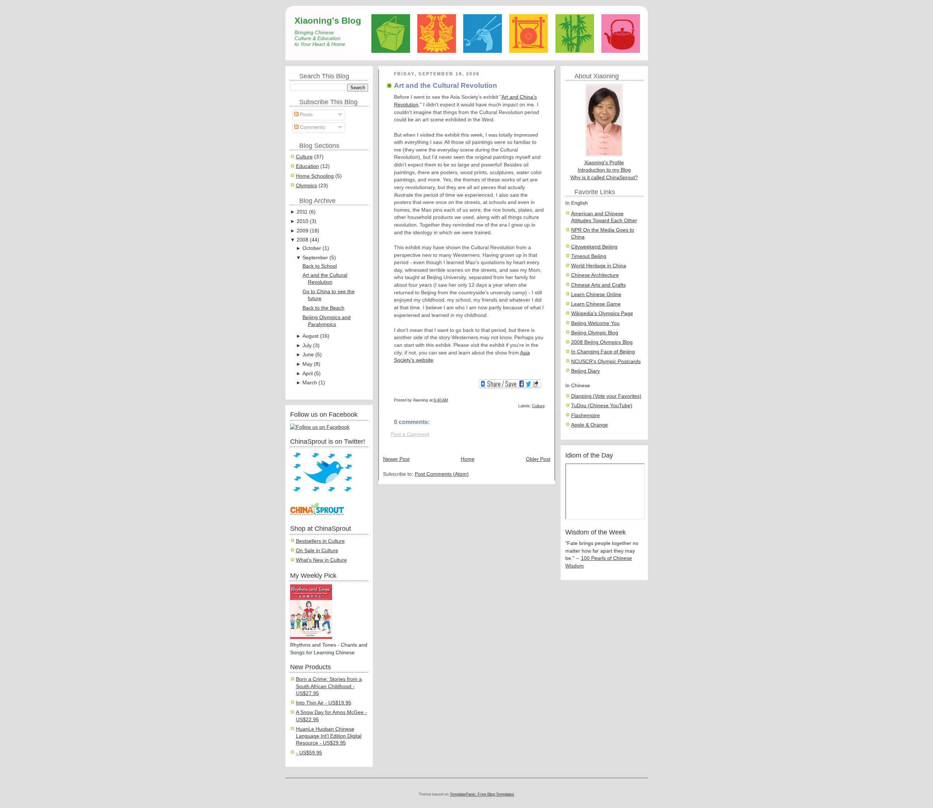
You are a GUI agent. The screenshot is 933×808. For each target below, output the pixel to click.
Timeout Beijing (588, 256)
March (309, 382)
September (315, 257)
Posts (305, 114)
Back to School (319, 266)
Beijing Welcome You (595, 323)
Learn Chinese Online (596, 294)
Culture (304, 157)
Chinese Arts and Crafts (598, 285)
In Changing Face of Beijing (603, 351)
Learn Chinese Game (596, 304)
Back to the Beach (323, 308)
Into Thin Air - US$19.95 (323, 703)
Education (307, 166)
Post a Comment (410, 434)
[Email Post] (544, 400)
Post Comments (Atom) (442, 474)
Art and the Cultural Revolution (445, 85)
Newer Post (396, 459)
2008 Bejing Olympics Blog (602, 342)
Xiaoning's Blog (327, 21)
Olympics (306, 185)
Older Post (538, 459)
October (311, 248)
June (308, 354)
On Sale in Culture (317, 550)
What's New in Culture (321, 560)
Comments (311, 127)
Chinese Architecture (595, 275)
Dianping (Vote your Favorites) (606, 396)
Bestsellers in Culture (320, 541)
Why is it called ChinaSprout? (604, 177)
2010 (302, 221)
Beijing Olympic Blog (594, 333)
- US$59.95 (309, 753)
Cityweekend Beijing (594, 247)
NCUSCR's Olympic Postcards (606, 361)
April (307, 373)
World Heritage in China (598, 265)
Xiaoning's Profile (604, 162)
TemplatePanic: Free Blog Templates (482, 794)
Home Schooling (315, 176)
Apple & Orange (589, 425)
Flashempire (585, 415)
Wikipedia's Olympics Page (602, 313)
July (307, 345)
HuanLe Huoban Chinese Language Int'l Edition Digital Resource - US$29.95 (329, 736)
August (310, 336)
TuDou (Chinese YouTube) (601, 405)
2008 (302, 240)
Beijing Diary (585, 371)
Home (468, 459)
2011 (302, 212)
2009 (302, 231)
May (307, 364)
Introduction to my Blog (604, 170)
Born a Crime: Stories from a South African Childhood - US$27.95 (329, 686)
